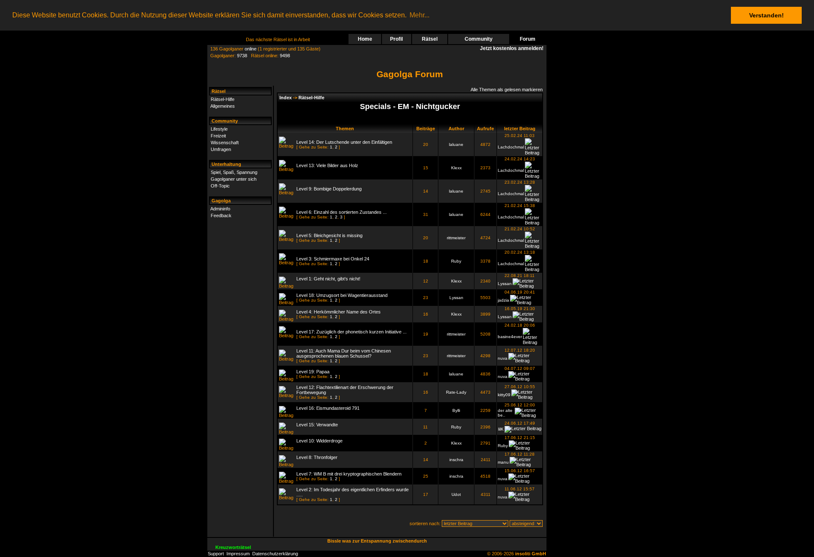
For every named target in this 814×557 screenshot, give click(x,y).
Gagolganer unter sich (233, 179)
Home (365, 39)
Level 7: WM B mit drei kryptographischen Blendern (348, 473)
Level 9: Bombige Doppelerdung (329, 188)
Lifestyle (219, 129)
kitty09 (504, 394)
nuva (502, 358)
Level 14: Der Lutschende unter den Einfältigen (344, 142)
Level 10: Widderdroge (319, 440)
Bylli (456, 410)
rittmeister (456, 237)
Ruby (456, 261)
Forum (527, 39)
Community (479, 39)
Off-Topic (220, 185)
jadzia (503, 300)
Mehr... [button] (419, 15)
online (250, 48)
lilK (501, 429)
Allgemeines (222, 106)
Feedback (221, 215)
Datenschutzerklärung (275, 553)
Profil (396, 39)
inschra (456, 459)
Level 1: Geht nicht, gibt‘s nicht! (328, 278)
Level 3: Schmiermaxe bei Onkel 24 (332, 258)
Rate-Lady (456, 392)
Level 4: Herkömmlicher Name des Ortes (338, 311)
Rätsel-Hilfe (222, 99)
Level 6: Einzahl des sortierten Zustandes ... (341, 212)
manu (503, 462)
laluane (456, 144)
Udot (456, 494)
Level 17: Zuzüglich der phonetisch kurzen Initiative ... (351, 331)
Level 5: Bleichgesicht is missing (329, 235)
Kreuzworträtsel (233, 547)
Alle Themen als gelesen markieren (507, 89)
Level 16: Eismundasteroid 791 (328, 408)
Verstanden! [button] (766, 15)
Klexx (456, 167)
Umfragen (221, 149)
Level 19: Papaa (312, 371)
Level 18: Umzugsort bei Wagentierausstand (341, 295)
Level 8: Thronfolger (316, 457)
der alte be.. (505, 412)
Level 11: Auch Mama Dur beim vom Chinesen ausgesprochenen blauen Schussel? (343, 353)
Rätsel (430, 39)
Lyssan (505, 283)
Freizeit (218, 135)
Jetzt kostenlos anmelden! (513, 48)
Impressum (238, 553)
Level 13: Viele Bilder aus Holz (327, 165)
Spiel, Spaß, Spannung (234, 172)
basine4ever (510, 336)
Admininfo (220, 208)
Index (285, 97)
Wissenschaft (225, 142)
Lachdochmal (511, 147)
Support (216, 553)
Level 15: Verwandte (317, 424)
